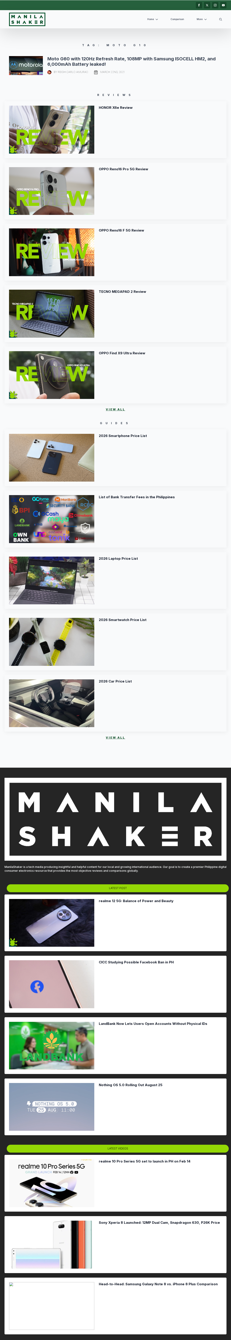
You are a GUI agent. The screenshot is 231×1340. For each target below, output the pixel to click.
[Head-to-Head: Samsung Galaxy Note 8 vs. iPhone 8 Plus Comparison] (51, 1306)
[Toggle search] (220, 19)
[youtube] (223, 5)
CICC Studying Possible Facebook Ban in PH (136, 962)
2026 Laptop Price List (118, 559)
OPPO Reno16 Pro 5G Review (123, 169)
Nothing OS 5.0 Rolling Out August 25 (130, 1085)
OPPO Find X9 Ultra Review (122, 353)
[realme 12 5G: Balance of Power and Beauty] (51, 923)
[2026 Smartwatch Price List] (51, 642)
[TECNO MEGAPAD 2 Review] (51, 313)
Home (150, 19)
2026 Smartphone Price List (123, 436)
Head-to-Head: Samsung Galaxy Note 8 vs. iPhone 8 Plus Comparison (158, 1284)
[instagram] (215, 5)
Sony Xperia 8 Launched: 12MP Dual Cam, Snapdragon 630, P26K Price (159, 1223)
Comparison (177, 19)
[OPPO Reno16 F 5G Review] (51, 252)
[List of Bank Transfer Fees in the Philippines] (51, 519)
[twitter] (207, 5)
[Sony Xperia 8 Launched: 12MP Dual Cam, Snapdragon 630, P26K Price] (51, 1244)
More (200, 19)
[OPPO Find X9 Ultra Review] (51, 375)
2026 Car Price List (115, 681)
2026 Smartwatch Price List (122, 620)
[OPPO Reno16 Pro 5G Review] (51, 191)
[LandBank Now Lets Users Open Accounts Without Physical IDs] (51, 1045)
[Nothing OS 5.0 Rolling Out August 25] (51, 1107)
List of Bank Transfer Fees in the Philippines (137, 497)
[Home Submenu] (158, 19)
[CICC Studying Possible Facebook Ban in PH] (51, 984)
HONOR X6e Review (116, 108)
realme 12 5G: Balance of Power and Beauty (136, 901)
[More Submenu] (206, 19)
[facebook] (199, 5)
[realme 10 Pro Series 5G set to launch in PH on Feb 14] (51, 1183)
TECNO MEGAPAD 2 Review (122, 292)
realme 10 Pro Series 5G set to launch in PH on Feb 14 (144, 1161)
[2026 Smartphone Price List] (51, 458)
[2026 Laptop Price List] (51, 580)
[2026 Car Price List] (51, 703)
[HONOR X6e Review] (51, 129)
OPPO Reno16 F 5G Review (121, 230)
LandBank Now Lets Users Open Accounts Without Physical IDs (153, 1024)
